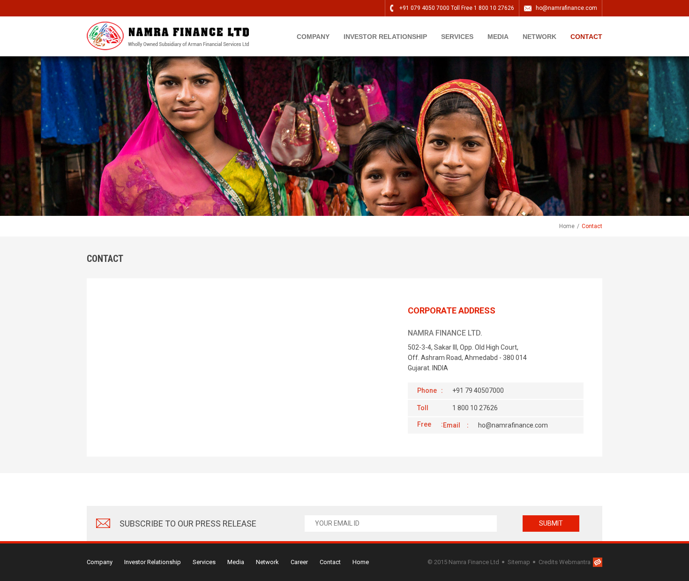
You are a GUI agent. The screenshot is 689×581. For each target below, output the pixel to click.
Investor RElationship (385, 36)
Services (457, 36)
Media (498, 36)
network (539, 36)
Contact (586, 36)
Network (267, 562)
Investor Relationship (152, 562)
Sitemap (519, 562)
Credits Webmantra (565, 562)
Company (313, 36)
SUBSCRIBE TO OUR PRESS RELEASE (188, 523)
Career (299, 562)
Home (567, 226)
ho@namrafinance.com (566, 8)
